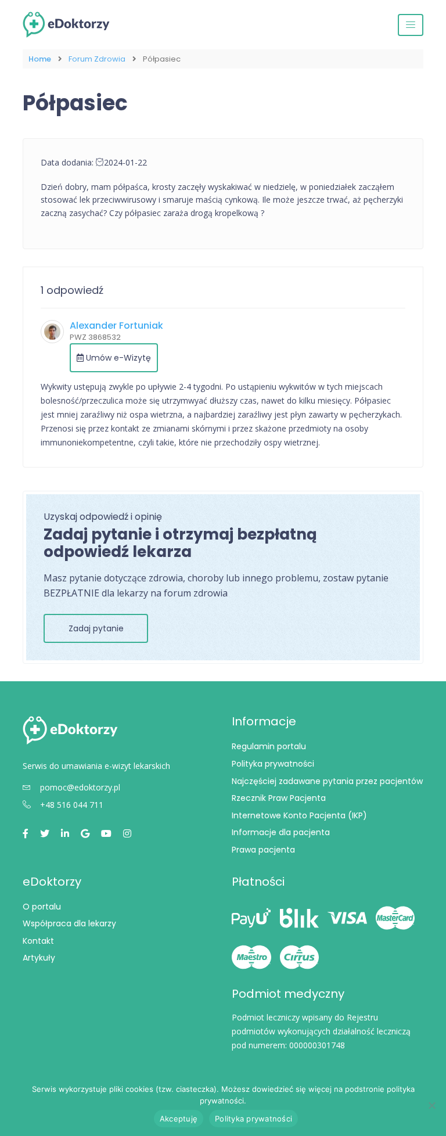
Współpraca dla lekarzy (69, 923)
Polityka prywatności (273, 764)
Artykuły (39, 958)
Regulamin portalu (269, 746)
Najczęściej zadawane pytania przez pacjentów (327, 781)
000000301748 (317, 1045)
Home (39, 59)
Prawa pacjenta (263, 849)
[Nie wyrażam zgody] (431, 1105)
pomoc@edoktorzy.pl (80, 787)
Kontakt (38, 941)
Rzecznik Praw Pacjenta (279, 798)
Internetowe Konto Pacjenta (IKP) (299, 815)
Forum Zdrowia (97, 59)
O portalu (42, 906)
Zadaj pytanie (96, 628)
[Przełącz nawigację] (410, 25)
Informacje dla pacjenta (281, 832)
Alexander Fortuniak (116, 325)
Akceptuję (178, 1118)
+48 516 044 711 (71, 804)
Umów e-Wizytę (117, 358)
